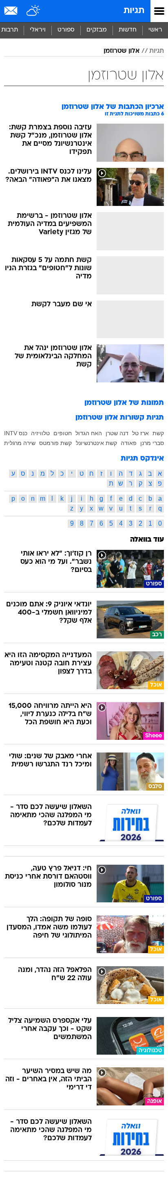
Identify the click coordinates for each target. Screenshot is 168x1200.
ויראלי (38, 30)
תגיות (134, 11)
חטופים (62, 433)
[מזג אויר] (34, 11)
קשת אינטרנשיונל (96, 443)
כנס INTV (15, 433)
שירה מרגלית (19, 443)
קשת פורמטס (55, 443)
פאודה (129, 443)
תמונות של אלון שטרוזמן (124, 403)
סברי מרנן (152, 443)
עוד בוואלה (147, 539)
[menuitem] (127, 30)
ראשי (155, 30)
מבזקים (96, 30)
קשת (158, 433)
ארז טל (140, 433)
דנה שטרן (117, 433)
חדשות (128, 30)
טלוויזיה (40, 433)
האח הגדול (88, 433)
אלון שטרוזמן (121, 51)
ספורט (66, 30)
